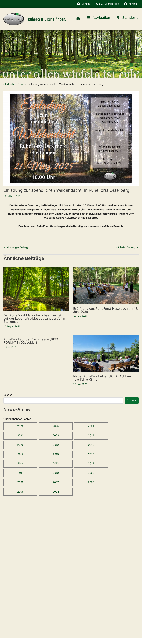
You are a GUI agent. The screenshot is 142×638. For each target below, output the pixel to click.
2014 (20, 463)
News (21, 84)
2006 (91, 482)
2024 (91, 426)
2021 (91, 435)
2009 (91, 472)
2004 (56, 491)
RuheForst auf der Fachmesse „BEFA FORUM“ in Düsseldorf (31, 340)
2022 (56, 435)
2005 (20, 491)
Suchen (7, 394)
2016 (56, 454)
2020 (20, 444)
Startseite (9, 84)
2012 (91, 463)
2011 (20, 472)
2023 (20, 435)
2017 (20, 454)
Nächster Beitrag (127, 247)
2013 (56, 463)
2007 (56, 482)
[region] (71, 54)
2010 (56, 472)
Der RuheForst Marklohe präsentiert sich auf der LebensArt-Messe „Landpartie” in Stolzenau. (34, 318)
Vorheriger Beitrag (16, 247)
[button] (5, 54)
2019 (56, 444)
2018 (91, 444)
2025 (56, 426)
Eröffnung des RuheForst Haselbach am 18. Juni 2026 (105, 310)
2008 (20, 482)
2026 (20, 426)
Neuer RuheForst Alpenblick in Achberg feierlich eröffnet (102, 377)
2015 (91, 454)
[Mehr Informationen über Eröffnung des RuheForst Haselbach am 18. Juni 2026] (106, 285)
